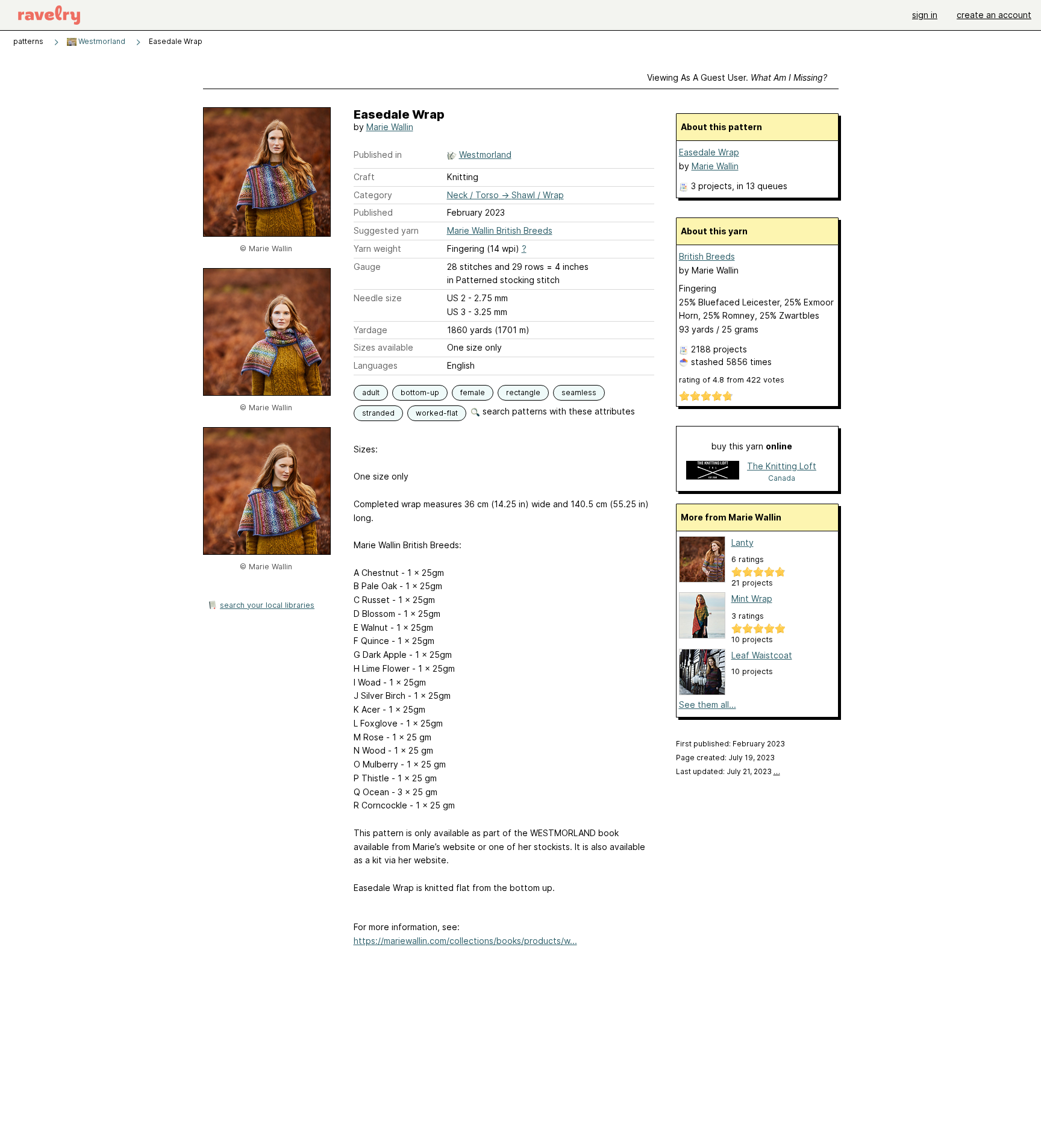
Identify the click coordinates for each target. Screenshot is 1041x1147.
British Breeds (707, 256)
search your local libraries (267, 605)
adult (371, 392)
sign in (924, 15)
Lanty (742, 542)
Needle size (378, 298)
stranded (378, 412)
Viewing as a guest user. (737, 77)
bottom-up (420, 392)
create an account (994, 15)
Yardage (370, 330)
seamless (578, 392)
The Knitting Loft (781, 466)
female (472, 392)
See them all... (707, 704)
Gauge (367, 266)
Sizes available (383, 347)
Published (373, 212)
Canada (781, 478)
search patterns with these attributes (557, 411)
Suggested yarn (386, 230)
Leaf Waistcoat (761, 655)
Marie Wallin (389, 127)
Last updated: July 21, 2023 (728, 771)
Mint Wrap (751, 598)
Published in (378, 154)
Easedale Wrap (709, 152)
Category (373, 195)
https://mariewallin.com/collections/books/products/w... (465, 941)
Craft (364, 177)
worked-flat (437, 412)
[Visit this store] (713, 471)
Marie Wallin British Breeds (499, 230)
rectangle (523, 392)
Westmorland (101, 41)
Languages (376, 365)
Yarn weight (377, 248)
